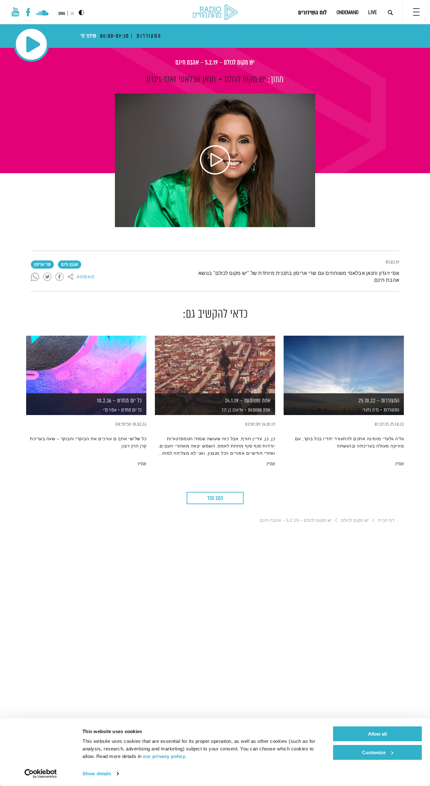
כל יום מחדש (131, 410)
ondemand (348, 12)
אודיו (399, 464)
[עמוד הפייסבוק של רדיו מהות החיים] (28, 12)
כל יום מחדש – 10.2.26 (119, 401)
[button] (416, 12)
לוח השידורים (312, 13)
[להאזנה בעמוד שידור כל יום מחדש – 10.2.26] (86, 364)
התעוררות (391, 410)
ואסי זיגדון (161, 80)
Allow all (377, 734)
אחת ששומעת (259, 410)
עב (72, 13)
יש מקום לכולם (245, 80)
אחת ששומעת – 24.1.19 (248, 401)
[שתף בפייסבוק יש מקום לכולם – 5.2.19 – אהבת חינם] (59, 277)
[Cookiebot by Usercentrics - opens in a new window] (40, 773)
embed (85, 277)
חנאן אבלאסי (197, 80)
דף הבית (386, 520)
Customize (374, 752)
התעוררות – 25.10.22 (379, 401)
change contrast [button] (81, 12)
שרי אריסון (42, 265)
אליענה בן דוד (232, 410)
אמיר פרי (109, 410)
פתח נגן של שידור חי (31, 44)
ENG (62, 13)
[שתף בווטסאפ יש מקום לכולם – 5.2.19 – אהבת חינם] (35, 277)
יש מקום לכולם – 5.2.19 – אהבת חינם (215, 63)
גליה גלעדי (370, 410)
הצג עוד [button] (215, 498)
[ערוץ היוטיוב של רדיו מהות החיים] (15, 11)
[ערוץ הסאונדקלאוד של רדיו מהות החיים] (42, 13)
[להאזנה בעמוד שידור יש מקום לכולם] (215, 160)
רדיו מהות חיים (215, 12)
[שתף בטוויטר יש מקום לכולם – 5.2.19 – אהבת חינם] (47, 277)
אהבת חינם (69, 265)
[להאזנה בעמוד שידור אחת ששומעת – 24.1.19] (215, 364)
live (372, 12)
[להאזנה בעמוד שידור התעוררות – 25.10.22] (344, 364)
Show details (96, 773)
